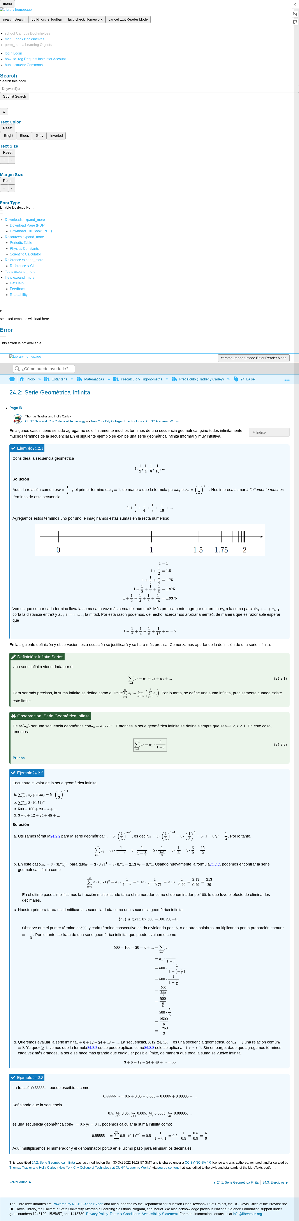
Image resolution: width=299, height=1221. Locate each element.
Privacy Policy (97, 1214)
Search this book (13, 81)
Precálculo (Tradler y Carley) (201, 379)
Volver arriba (18, 1182)
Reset (7, 128)
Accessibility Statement (160, 1214)
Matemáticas (94, 379)
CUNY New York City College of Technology (55, 421)
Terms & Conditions (125, 1214)
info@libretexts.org (247, 1214)
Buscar (17, 369)
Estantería (59, 379)
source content (168, 1167)
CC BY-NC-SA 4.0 (198, 1162)
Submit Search (14, 96)
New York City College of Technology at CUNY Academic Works (135, 421)
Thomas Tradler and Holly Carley (32, 1167)
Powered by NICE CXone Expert (78, 1204)
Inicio (31, 379)
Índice (261, 432)
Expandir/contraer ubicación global (287, 378)
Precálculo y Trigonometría (141, 379)
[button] (17, 289)
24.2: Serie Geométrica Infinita (53, 1162)
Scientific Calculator (25, 254)
